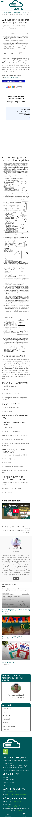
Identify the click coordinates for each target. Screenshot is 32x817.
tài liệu (11, 53)
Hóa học (5, 715)
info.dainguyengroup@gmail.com (17, 794)
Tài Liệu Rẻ (18, 810)
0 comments (12, 28)
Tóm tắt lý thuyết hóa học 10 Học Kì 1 (13, 527)
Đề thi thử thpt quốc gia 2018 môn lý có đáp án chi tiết (16, 610)
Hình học (5, 722)
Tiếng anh (6, 729)
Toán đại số (6, 719)
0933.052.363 (12, 792)
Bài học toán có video (9, 726)
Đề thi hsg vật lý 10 (8, 662)
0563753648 (21, 698)
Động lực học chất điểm (21, 12)
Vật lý (10, 12)
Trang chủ (5, 12)
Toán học (5, 708)
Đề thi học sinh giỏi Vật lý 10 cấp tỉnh (14, 637)
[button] (16, 708)
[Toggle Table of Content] (19, 53)
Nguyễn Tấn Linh (20, 25)
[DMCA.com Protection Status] (5, 752)
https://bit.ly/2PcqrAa (11, 77)
